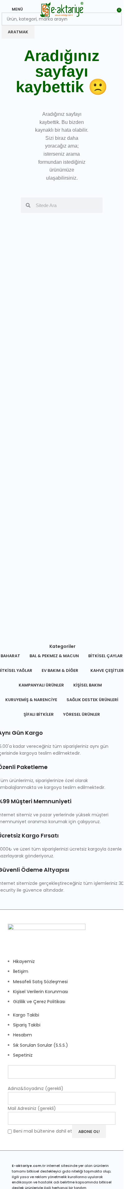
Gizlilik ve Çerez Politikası (39, 1001)
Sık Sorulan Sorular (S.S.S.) (40, 1045)
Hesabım (22, 1035)
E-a (15, 1165)
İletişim (20, 971)
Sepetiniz (23, 1055)
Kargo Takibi (26, 1015)
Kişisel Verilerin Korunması (40, 991)
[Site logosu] (61, 9)
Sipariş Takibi (26, 1025)
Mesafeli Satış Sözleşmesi (40, 982)
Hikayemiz (24, 961)
